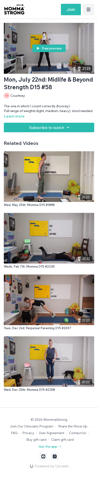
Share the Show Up (72, 426)
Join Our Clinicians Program (31, 426)
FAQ (14, 433)
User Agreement (51, 433)
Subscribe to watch (46, 127)
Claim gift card (62, 439)
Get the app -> (50, 446)
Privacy (28, 433)
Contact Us (77, 433)
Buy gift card (36, 439)
